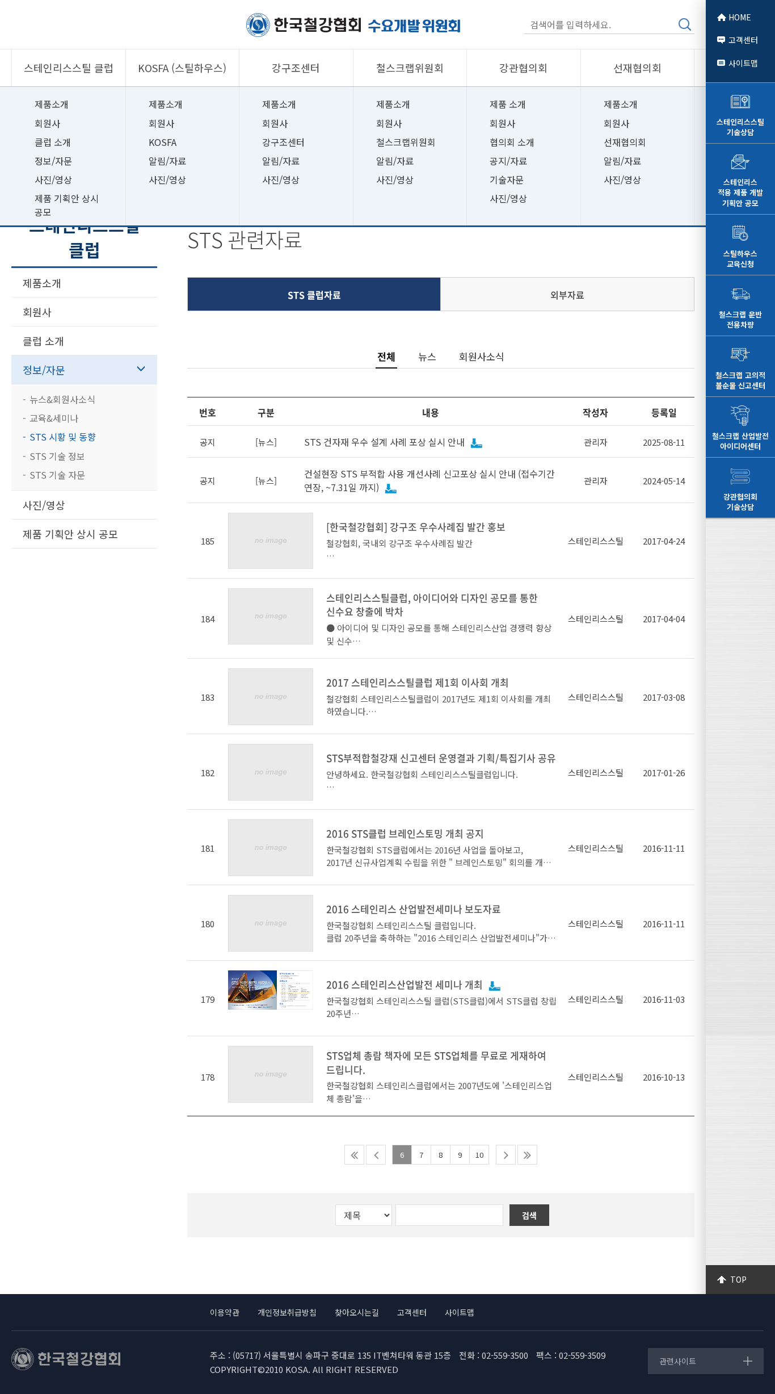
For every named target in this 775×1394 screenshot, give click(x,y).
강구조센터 (283, 142)
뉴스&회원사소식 (62, 399)
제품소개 (52, 104)
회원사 (47, 123)
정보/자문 (53, 161)
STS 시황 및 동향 (63, 436)
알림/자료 (167, 161)
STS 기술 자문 (57, 475)
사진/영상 (53, 179)
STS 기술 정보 (57, 456)
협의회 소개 (512, 142)
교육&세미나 (54, 418)
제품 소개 (508, 104)
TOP (738, 1279)
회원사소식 (481, 356)
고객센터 (743, 39)
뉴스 (427, 356)
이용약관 (224, 1312)
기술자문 (507, 179)
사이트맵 (743, 63)
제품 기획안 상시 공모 (67, 204)
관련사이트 (677, 1361)
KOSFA (162, 142)
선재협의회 (625, 142)
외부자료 (567, 295)
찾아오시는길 (357, 1312)
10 (479, 1154)
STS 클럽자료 (314, 295)
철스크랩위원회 (406, 142)
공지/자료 (508, 161)
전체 (386, 356)
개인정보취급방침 (287, 1312)
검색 (684, 24)
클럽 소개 (53, 142)
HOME (739, 17)
